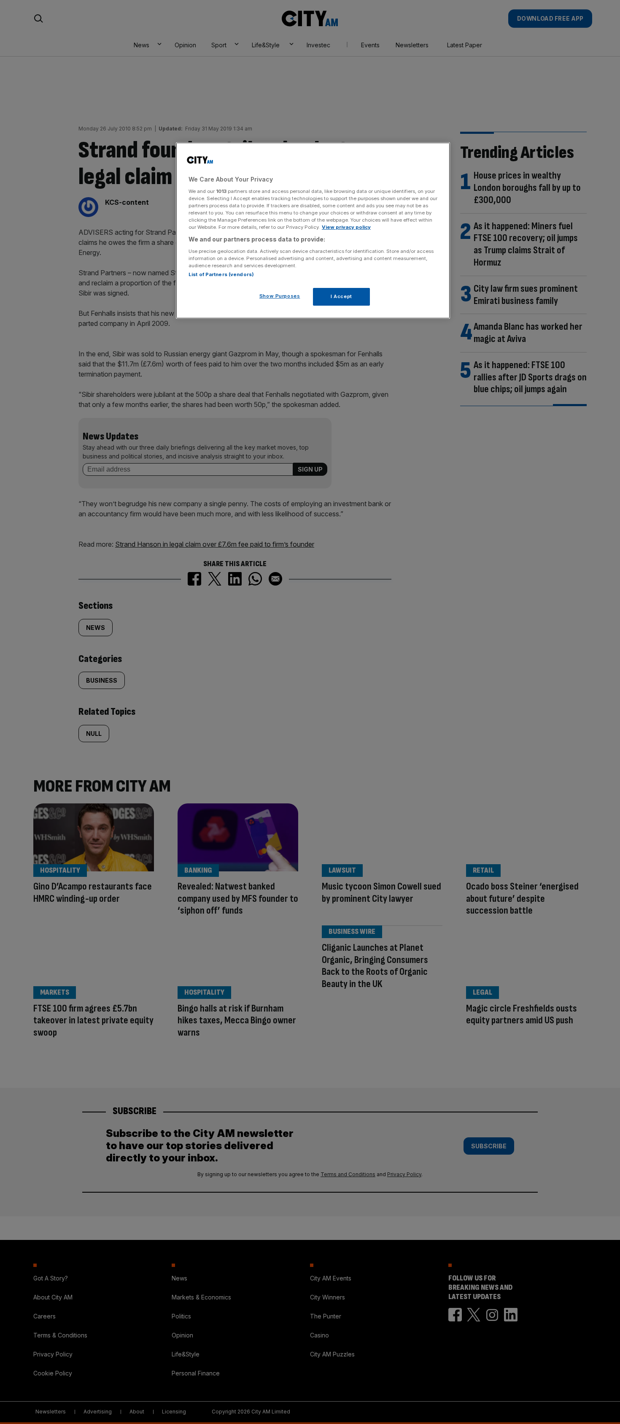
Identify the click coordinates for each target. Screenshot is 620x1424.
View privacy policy (346, 227)
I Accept (341, 296)
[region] (313, 230)
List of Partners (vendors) (221, 274)
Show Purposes (279, 296)
